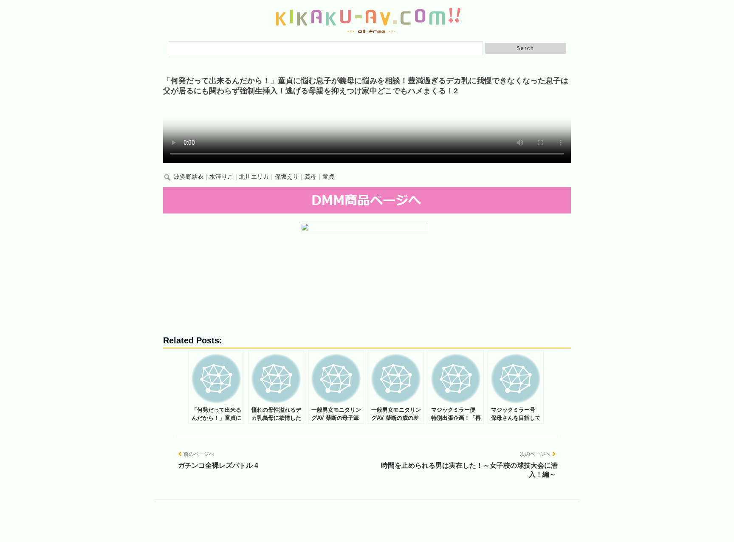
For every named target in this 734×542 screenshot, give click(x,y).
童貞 (328, 177)
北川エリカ (254, 177)
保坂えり (287, 177)
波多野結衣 (188, 177)
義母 (310, 177)
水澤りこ (221, 177)
